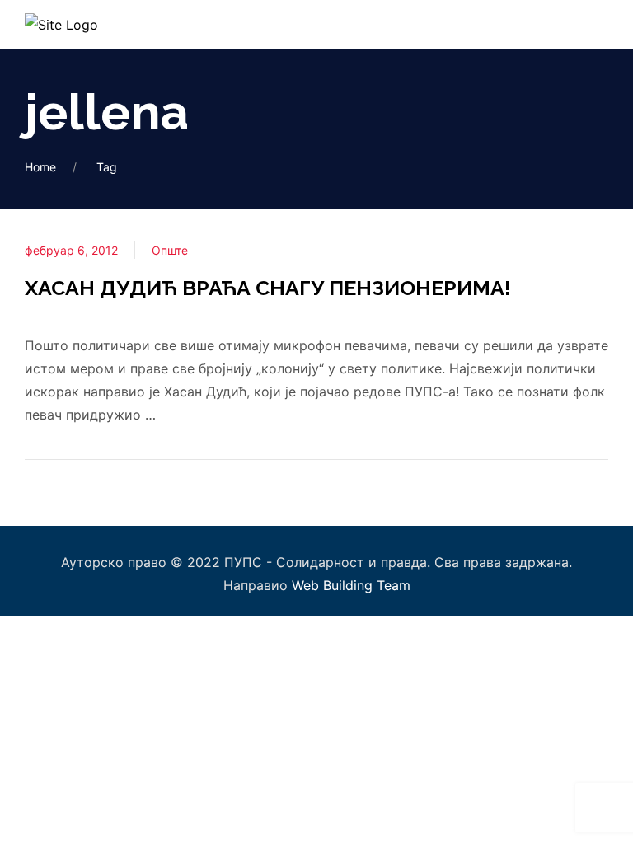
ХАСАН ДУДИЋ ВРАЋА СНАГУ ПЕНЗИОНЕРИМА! (268, 287)
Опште (170, 250)
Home (40, 167)
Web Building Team (351, 585)
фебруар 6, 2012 (71, 250)
